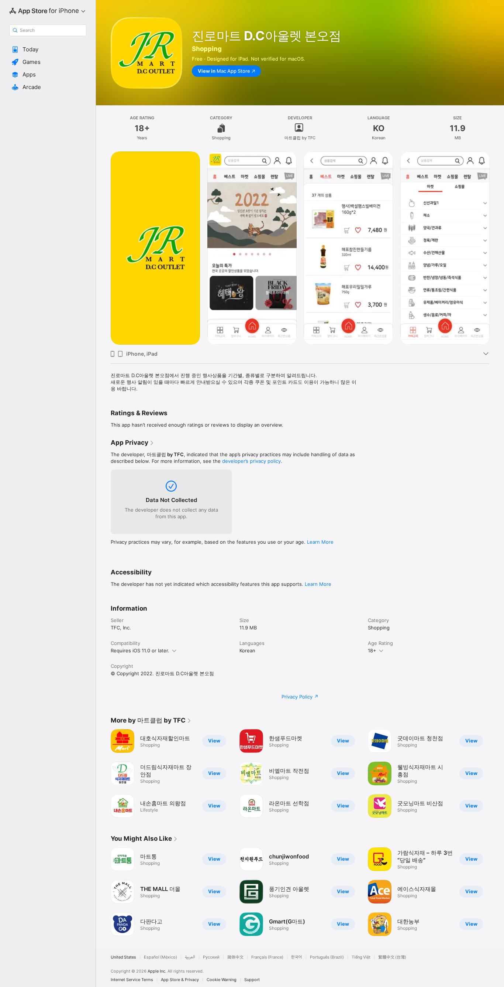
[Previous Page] (103, 248)
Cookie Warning (222, 980)
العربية (190, 957)
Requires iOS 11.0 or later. (140, 650)
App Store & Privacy (180, 980)
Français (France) (267, 957)
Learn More (320, 542)
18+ (372, 650)
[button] (48, 49)
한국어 (296, 957)
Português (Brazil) (327, 957)
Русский (211, 957)
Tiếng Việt (361, 957)
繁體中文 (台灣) (392, 957)
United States (123, 957)
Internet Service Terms (132, 980)
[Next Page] (496, 248)
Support (252, 980)
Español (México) (160, 957)
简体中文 (235, 957)
